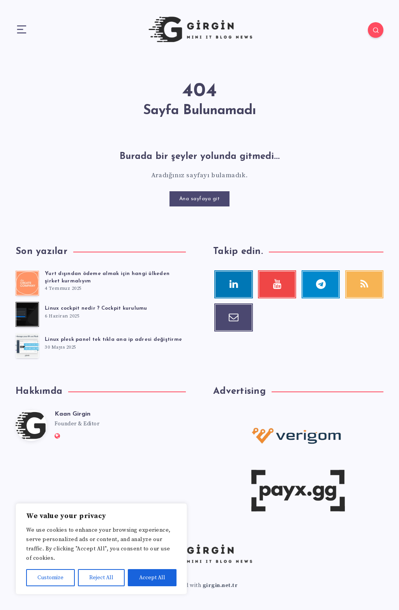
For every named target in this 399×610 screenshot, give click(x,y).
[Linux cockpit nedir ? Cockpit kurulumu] (27, 314)
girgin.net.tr (220, 585)
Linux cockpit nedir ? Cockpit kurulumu (96, 308)
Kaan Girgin (72, 414)
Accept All (152, 577)
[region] (101, 548)
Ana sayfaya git (199, 198)
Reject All (101, 577)
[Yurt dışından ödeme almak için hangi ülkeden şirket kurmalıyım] (27, 283)
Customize (50, 577)
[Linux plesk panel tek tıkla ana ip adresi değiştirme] (27, 345)
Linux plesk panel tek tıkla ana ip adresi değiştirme (113, 339)
